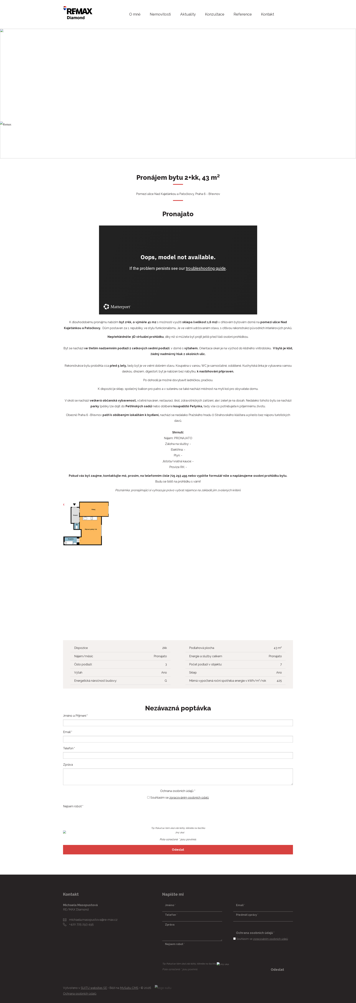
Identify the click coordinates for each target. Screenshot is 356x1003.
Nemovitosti (160, 14)
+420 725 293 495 (81, 924)
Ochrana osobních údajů (79, 993)
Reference (243, 14)
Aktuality (188, 14)
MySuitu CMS (129, 988)
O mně (135, 14)
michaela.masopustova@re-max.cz (93, 919)
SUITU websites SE (94, 988)
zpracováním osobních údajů (189, 797)
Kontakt (267, 14)
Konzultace (214, 14)
